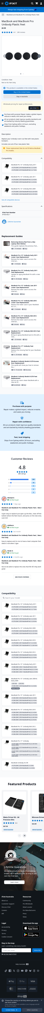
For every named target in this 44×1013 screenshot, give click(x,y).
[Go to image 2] (23, 74)
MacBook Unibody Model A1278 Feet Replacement (24, 377)
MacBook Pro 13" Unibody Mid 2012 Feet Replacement (25, 332)
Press (25, 914)
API (3, 914)
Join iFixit (34, 108)
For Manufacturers (29, 910)
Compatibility (7, 158)
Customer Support (8, 904)
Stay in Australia (22, 96)
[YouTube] (22, 971)
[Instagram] (18, 971)
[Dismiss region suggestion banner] (41, 1000)
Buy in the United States (22, 92)
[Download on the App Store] (31, 928)
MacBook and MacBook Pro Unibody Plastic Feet (23, 15)
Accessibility (6, 927)
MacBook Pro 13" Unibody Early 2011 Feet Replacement (24, 271)
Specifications (7, 206)
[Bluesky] (30, 971)
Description (6, 134)
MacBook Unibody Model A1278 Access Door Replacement (25, 362)
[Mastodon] (26, 971)
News (25, 917)
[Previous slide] (19, 835)
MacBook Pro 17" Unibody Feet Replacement (22, 347)
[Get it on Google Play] (31, 934)
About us (5, 900)
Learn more (14, 882)
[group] (4, 56)
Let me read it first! (9, 954)
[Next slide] (24, 835)
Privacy (4, 930)
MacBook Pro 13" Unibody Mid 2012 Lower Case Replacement (24, 317)
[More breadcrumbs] (3, 14)
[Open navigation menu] (2, 3)
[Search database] (32, 3)
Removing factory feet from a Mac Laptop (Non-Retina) (23, 243)
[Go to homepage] (12, 3)
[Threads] (34, 971)
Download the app (30, 923)
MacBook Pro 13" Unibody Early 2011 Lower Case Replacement (24, 256)
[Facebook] (10, 971)
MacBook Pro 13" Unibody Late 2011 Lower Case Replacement (24, 286)
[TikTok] (6, 971)
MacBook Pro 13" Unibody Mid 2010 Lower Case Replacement (24, 301)
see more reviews (22, 577)
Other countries (32, 1010)
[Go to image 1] (21, 74)
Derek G (10, 551)
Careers (4, 910)
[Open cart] (37, 3)
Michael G (10, 498)
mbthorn (10, 525)
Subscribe (37, 950)
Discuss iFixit (6, 907)
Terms (4, 933)
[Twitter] (14, 971)
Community (27, 900)
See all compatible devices (11, 200)
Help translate (20, 964)
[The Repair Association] (38, 971)
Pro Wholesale (28, 904)
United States (10, 1010)
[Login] (41, 3)
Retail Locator (27, 907)
